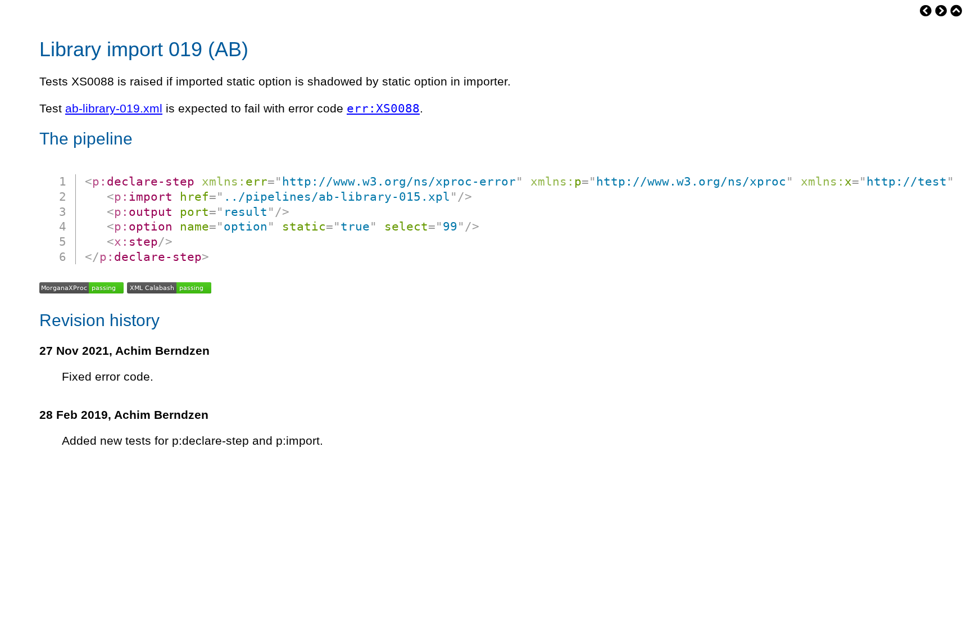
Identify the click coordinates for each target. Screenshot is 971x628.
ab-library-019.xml (113, 108)
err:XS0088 (383, 108)
